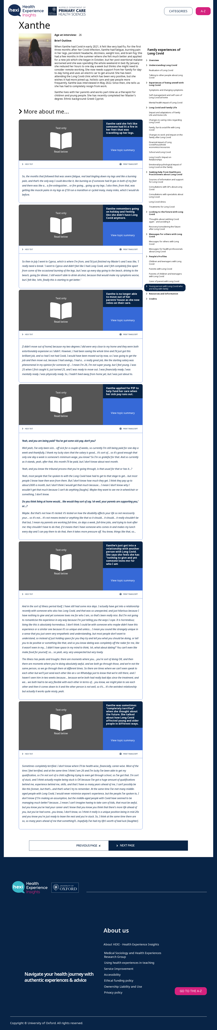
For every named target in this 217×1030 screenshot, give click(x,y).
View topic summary (123, 150)
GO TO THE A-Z (191, 991)
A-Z (203, 11)
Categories (178, 11)
